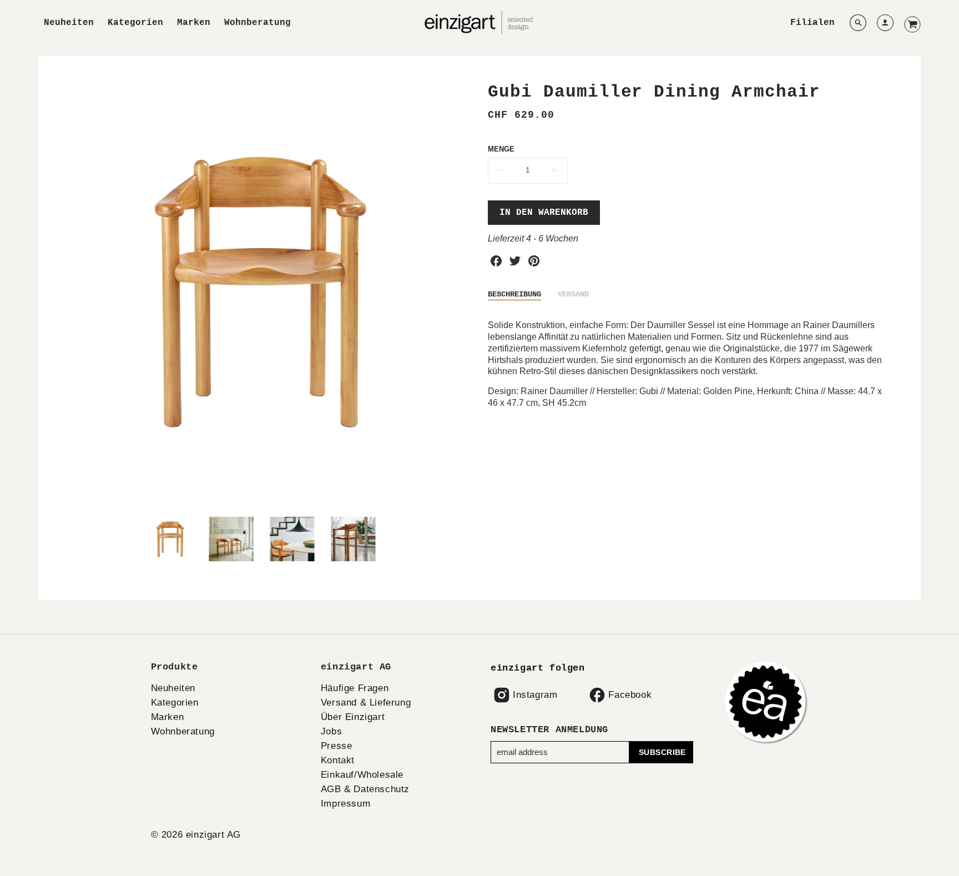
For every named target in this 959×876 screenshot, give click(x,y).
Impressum (345, 803)
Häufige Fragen (354, 688)
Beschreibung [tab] (514, 294)
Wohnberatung (257, 23)
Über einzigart (353, 717)
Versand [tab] (573, 294)
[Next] (463, 292)
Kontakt (338, 760)
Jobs (331, 731)
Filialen (812, 23)
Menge (501, 149)
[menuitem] (68, 23)
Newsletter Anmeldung (549, 729)
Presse (336, 746)
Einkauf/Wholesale (362, 774)
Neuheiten (69, 23)
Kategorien (135, 23)
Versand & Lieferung (366, 702)
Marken (193, 23)
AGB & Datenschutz (365, 789)
